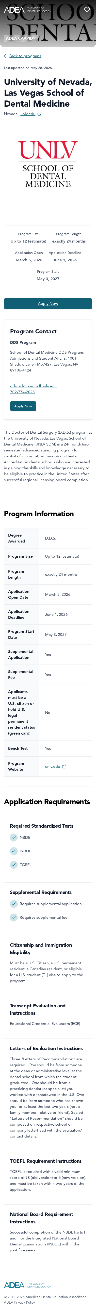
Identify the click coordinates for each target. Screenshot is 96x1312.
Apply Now (48, 303)
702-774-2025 (22, 392)
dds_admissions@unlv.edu (33, 386)
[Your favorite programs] (87, 10)
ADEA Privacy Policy (19, 1302)
